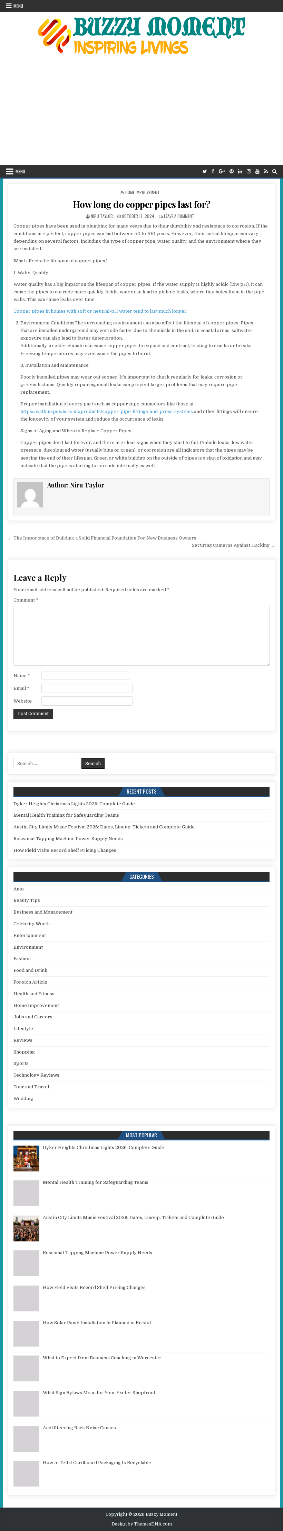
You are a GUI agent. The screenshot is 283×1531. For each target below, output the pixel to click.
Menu (18, 5)
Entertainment (29, 935)
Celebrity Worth (31, 923)
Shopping (24, 1052)
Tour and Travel (31, 1086)
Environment (28, 947)
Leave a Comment (179, 216)
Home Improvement (142, 192)
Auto (18, 889)
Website (22, 701)
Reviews (22, 1040)
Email (21, 688)
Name (21, 675)
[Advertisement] (141, 113)
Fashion (22, 958)
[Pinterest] (232, 171)
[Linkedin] (240, 171)
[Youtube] (257, 171)
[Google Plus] (222, 171)
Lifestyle (23, 1028)
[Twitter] (205, 171)
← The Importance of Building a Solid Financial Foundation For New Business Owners (102, 538)
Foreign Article (30, 982)
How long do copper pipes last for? (142, 204)
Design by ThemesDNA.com (141, 1524)
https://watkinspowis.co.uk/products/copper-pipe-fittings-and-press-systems (106, 411)
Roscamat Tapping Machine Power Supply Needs (68, 838)
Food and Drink (30, 970)
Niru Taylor (102, 216)
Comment (25, 600)
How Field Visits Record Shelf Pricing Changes (64, 850)
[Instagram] (249, 171)
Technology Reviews (36, 1075)
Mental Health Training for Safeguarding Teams (66, 815)
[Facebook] (213, 171)
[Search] (274, 171)
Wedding (23, 1098)
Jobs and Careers (32, 1016)
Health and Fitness (34, 993)
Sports (21, 1063)
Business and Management (42, 912)
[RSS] (266, 171)
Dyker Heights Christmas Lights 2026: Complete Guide (74, 803)
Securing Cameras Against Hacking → (233, 545)
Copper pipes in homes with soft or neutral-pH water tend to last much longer (100, 311)
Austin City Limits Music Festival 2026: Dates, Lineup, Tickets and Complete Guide (104, 826)
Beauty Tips (26, 900)
